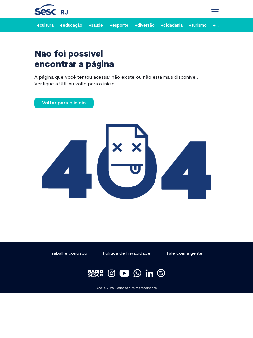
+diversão (145, 25)
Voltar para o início (64, 102)
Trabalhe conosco (68, 253)
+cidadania (172, 25)
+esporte (119, 25)
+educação (71, 25)
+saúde (96, 25)
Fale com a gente (184, 253)
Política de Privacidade (126, 253)
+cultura (45, 25)
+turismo (198, 25)
